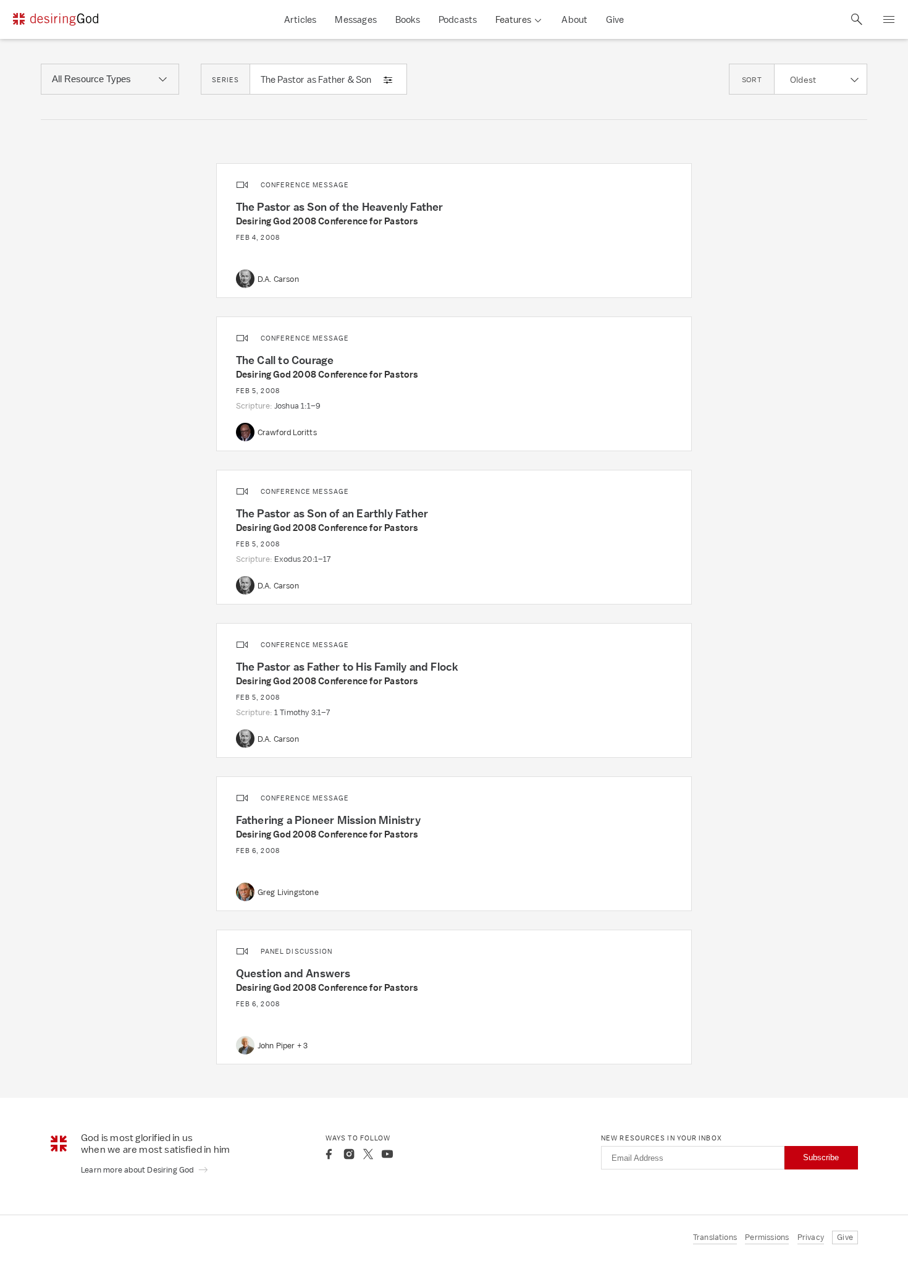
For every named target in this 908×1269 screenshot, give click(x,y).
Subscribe (821, 1157)
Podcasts (458, 19)
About (574, 19)
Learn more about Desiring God (138, 1170)
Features (513, 19)
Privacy (810, 1237)
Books (407, 19)
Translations (715, 1237)
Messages (356, 19)
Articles (300, 19)
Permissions (767, 1237)
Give (615, 19)
